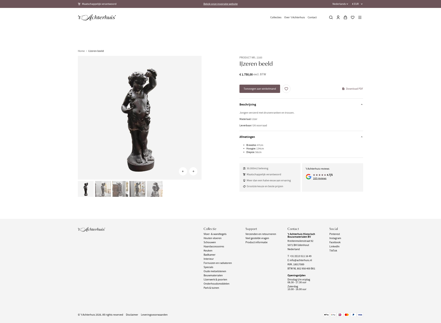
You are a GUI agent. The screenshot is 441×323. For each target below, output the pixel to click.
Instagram (335, 238)
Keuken (208, 250)
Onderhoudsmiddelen (216, 283)
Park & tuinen (211, 288)
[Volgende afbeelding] (193, 171)
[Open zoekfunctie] (331, 17)
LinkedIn (334, 246)
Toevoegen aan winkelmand (260, 88)
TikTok (333, 250)
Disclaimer (132, 314)
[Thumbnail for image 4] (137, 189)
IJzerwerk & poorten (215, 279)
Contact (312, 17)
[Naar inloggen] (338, 17)
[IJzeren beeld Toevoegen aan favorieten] (286, 89)
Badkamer (210, 254)
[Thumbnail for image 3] (120, 189)
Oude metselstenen (215, 271)
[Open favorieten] (352, 17)
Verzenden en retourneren (260, 234)
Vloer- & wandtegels (215, 234)
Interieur (209, 259)
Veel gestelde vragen (257, 238)
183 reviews (319, 178)
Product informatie (256, 242)
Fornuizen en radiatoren (218, 263)
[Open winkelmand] (345, 17)
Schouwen (210, 242)
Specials (208, 267)
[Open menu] (360, 17)
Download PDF (354, 88)
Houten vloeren (213, 238)
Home (81, 51)
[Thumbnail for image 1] (86, 189)
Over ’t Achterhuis (294, 17)
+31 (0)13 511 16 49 (300, 256)
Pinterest (334, 234)
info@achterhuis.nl (301, 260)
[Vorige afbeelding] (183, 171)
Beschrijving (247, 104)
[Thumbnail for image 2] (103, 189)
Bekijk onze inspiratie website (220, 4)
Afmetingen (247, 137)
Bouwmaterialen (213, 275)
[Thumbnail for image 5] (155, 189)
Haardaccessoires (214, 246)
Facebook (335, 242)
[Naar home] (97, 17)
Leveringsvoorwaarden (154, 314)
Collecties (275, 17)
